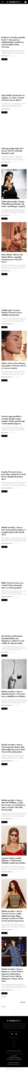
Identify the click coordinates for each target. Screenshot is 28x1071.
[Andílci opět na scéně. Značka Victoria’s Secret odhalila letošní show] (14, 293)
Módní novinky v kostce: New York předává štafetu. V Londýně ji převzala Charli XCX (13, 531)
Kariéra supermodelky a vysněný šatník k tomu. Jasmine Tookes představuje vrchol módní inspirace (13, 420)
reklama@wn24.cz (16, 1064)
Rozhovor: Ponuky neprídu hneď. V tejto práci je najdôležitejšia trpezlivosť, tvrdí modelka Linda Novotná (13, 42)
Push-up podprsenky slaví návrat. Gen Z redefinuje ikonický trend (12, 150)
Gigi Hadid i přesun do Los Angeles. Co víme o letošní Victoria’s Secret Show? (13, 97)
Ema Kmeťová (5, 432)
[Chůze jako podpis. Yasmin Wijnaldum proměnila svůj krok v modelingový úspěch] (14, 184)
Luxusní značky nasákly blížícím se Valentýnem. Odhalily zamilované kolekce (13, 860)
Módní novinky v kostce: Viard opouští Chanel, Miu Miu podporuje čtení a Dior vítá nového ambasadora (13, 748)
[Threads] (16, 1034)
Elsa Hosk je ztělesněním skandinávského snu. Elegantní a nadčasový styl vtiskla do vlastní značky (12, 639)
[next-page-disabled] (5, 997)
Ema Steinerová (5, 55)
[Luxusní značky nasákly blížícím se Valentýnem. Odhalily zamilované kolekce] (14, 840)
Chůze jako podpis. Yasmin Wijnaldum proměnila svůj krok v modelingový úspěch (13, 204)
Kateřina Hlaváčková (6, 323)
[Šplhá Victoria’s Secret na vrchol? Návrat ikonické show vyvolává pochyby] (14, 565)
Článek (4, 59)
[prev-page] (2, 997)
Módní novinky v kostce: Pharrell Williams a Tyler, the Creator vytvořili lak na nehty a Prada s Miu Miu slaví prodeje (13, 805)
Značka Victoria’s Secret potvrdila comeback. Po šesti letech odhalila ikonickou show (13, 475)
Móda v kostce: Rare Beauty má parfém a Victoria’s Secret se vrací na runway (13, 365)
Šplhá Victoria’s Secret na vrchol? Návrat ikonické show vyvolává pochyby (12, 585)
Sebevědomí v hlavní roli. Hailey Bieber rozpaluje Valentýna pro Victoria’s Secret (12, 258)
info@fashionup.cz (15, 1031)
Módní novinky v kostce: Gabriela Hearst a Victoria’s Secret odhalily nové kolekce (13, 694)
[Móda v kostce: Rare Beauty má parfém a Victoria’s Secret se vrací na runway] (14, 346)
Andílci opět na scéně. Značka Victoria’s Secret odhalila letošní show (11, 312)
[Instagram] (12, 1034)
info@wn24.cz (16, 1062)
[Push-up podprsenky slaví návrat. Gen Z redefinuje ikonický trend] (14, 131)
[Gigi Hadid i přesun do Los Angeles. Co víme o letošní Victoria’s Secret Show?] (14, 78)
